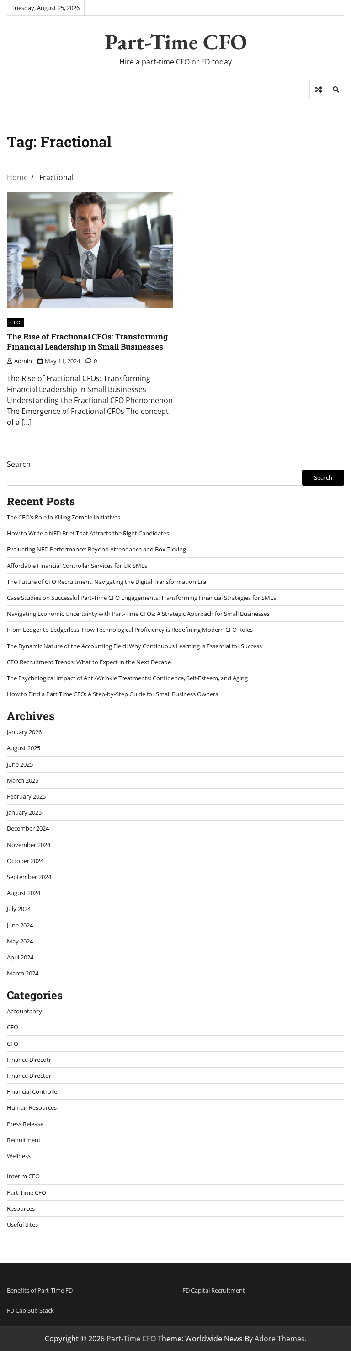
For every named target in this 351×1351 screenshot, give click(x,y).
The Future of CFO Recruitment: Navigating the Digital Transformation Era (106, 581)
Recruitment (24, 1140)
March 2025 (22, 780)
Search (19, 464)
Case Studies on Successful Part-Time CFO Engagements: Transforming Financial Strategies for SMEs (141, 597)
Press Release (25, 1124)
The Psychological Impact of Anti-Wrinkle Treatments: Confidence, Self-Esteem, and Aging (127, 678)
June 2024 (20, 925)
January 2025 (24, 812)
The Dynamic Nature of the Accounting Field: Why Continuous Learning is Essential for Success (134, 646)
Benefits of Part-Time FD (40, 1290)
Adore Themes (280, 1339)
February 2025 (26, 796)
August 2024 (23, 893)
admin (23, 361)
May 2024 (20, 941)
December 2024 (28, 828)
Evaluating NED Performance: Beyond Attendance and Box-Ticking (96, 549)
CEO (12, 1027)
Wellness (19, 1156)
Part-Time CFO (176, 41)
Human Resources (32, 1107)
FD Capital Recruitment (213, 1290)
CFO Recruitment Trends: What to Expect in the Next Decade (89, 662)
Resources (21, 1208)
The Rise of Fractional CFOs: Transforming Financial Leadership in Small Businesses (87, 341)
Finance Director (29, 1075)
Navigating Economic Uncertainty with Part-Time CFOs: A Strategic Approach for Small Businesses (138, 613)
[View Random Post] (318, 89)
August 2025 (23, 748)
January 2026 (24, 732)
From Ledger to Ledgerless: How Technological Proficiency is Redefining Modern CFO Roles (130, 629)
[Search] (335, 89)
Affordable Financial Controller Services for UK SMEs (77, 566)
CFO (15, 322)
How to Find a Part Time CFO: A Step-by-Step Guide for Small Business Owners (112, 694)
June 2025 (20, 764)
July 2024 (19, 909)
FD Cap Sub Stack (30, 1310)
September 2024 (29, 877)
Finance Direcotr (29, 1059)
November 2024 (28, 845)
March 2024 (22, 973)
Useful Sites (22, 1224)
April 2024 (20, 957)
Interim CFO (23, 1176)
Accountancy (24, 1011)
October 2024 (25, 861)
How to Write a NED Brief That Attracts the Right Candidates (88, 533)
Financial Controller (33, 1091)
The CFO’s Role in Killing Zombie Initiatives (63, 517)
